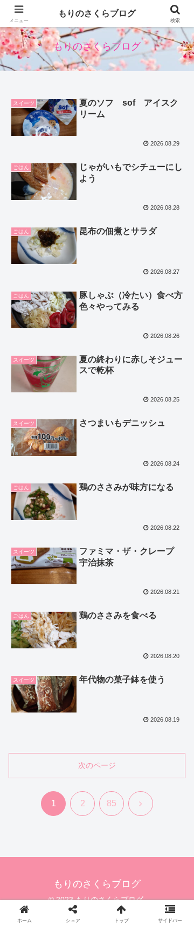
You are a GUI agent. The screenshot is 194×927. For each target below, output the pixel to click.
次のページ (97, 765)
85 (111, 803)
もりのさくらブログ (97, 13)
